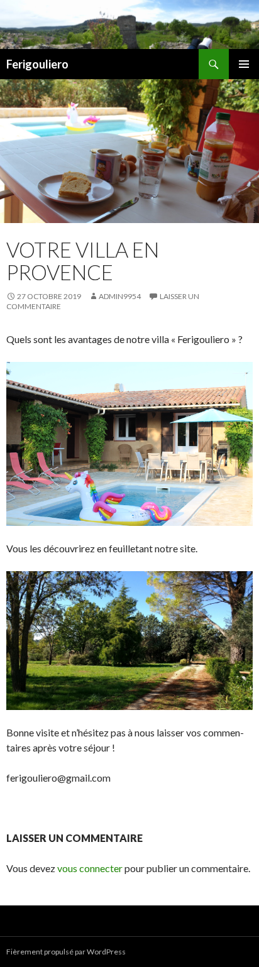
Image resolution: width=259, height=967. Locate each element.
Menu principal (244, 64)
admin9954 (120, 296)
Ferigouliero (37, 64)
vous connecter (90, 868)
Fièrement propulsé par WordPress (66, 951)
